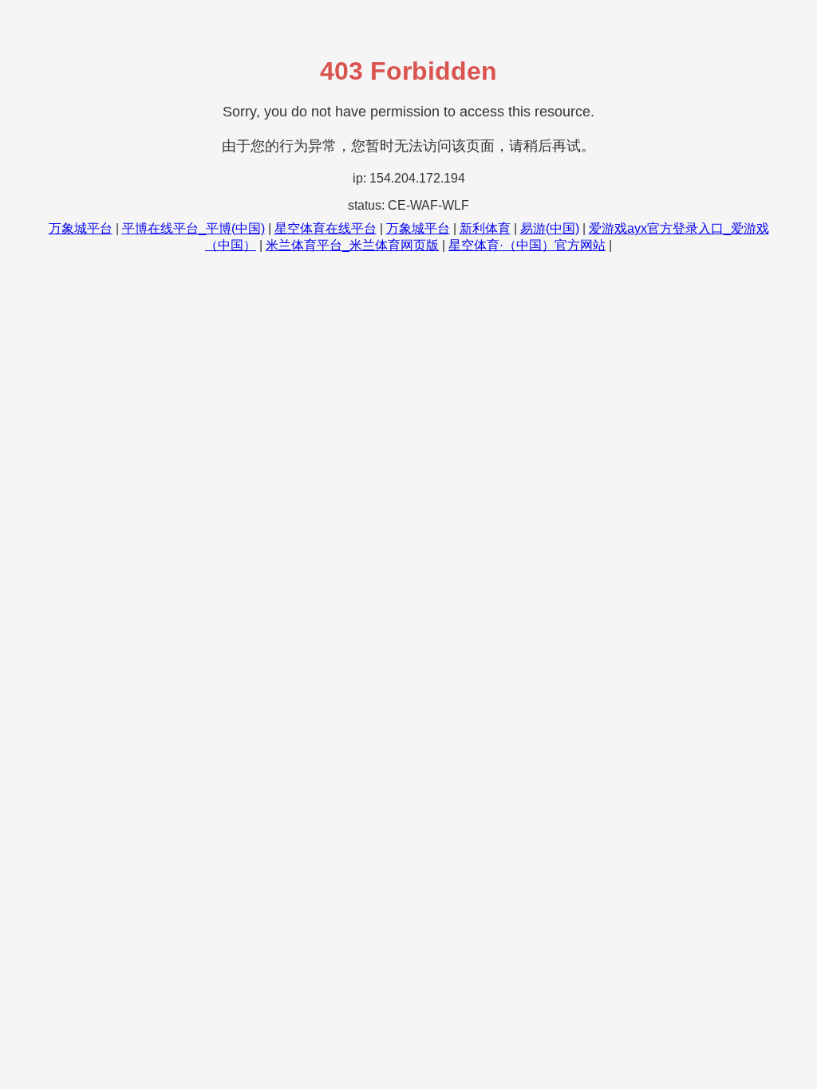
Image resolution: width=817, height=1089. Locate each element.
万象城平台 (80, 228)
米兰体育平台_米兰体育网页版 (352, 245)
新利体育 (485, 228)
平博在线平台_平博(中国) (193, 228)
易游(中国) (549, 228)
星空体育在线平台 (325, 228)
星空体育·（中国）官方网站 (527, 245)
